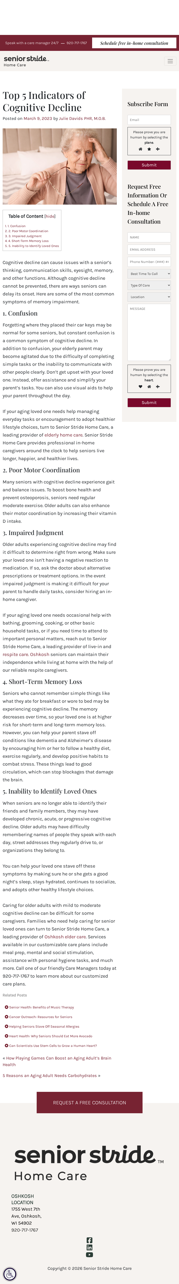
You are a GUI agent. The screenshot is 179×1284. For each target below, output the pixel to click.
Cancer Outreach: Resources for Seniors (40, 1017)
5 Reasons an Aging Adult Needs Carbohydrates (50, 1075)
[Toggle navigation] (170, 61)
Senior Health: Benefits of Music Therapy (41, 1007)
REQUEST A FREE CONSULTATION (89, 1102)
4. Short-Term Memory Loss (27, 241)
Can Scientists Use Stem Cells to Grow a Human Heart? (52, 1046)
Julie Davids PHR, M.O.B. (82, 118)
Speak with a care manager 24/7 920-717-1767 (46, 43)
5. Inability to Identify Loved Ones (32, 246)
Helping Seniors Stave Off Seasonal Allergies (43, 1026)
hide (50, 216)
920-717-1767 (24, 1230)
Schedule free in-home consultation (134, 43)
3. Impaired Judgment (23, 236)
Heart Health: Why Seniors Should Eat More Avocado (50, 1036)
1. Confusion (15, 226)
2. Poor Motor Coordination (26, 231)
